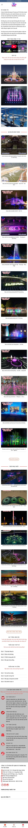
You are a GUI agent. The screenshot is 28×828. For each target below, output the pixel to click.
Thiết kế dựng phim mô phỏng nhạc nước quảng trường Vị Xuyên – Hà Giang (14, 606)
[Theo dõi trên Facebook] (2, 785)
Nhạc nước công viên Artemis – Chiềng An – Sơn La (14, 396)
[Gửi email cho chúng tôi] (5, 785)
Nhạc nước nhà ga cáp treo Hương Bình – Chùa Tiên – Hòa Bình (14, 184)
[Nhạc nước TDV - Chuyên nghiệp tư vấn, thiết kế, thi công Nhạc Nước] (14, 4)
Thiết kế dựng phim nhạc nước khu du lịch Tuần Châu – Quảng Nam (14, 506)
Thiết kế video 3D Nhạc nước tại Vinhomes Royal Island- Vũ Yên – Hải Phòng (14, 565)
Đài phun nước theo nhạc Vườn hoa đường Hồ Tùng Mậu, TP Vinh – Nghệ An (14, 449)
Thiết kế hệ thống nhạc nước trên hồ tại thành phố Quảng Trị (14, 545)
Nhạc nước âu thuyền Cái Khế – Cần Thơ (14, 211)
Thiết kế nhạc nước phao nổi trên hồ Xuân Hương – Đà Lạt (14, 526)
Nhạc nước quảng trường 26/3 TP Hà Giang (14, 318)
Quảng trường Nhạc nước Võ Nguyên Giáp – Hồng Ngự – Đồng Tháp (14, 265)
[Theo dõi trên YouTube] (7, 785)
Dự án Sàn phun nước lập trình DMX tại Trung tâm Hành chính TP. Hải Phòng (14, 157)
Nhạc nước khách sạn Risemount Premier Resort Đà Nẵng (14, 422)
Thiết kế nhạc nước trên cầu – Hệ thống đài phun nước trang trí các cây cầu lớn (14, 485)
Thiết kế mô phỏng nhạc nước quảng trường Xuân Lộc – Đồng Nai (14, 626)
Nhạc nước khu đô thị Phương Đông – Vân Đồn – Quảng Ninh (14, 370)
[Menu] (2, 4)
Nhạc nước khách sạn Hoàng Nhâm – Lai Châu (14, 344)
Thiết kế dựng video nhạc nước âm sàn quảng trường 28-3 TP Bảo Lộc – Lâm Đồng (14, 586)
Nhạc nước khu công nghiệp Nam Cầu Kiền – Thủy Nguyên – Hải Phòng (14, 238)
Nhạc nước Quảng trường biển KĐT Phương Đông (14, 292)
